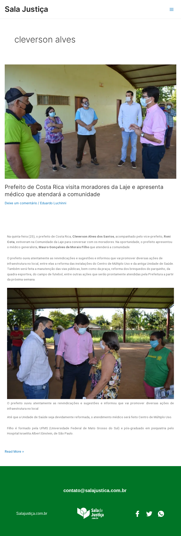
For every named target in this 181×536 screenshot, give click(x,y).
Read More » (14, 451)
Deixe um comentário (21, 203)
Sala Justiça (26, 9)
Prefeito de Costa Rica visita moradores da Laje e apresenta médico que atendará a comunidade (84, 190)
